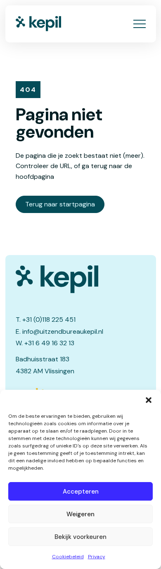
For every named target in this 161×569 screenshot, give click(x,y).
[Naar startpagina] (38, 23)
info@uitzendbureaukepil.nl (62, 331)
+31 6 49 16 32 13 (49, 343)
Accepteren (81, 491)
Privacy (96, 556)
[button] (148, 400)
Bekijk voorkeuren (80, 537)
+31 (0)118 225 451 (49, 319)
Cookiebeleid (68, 556)
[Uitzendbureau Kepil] (81, 279)
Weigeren (80, 514)
